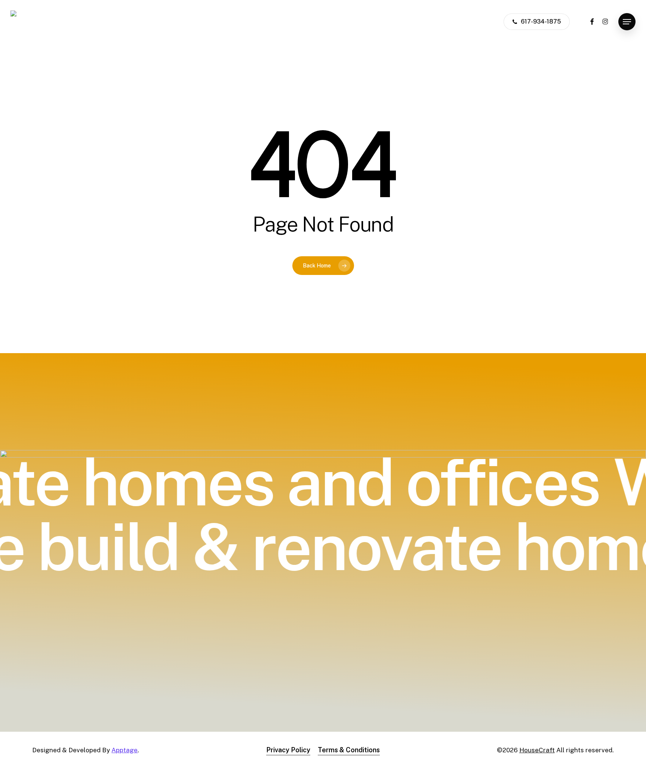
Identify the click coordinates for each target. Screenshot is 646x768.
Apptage (124, 750)
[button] (627, 22)
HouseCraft (537, 750)
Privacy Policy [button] (288, 750)
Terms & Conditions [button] (349, 750)
